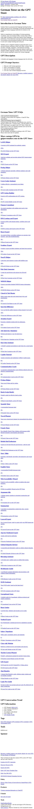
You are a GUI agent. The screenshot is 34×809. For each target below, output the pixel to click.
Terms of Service (12, 782)
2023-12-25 (14, 707)
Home (2, 4)
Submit (2, 3)
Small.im (3, 803)
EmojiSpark (8, 803)
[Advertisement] (17, 92)
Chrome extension (5, 790)
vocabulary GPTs (27, 721)
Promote (23, 3)
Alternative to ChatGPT (16, 790)
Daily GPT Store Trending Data (9, 770)
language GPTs (10, 721)
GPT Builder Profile (9, 715)
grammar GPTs (19, 721)
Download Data (16, 3)
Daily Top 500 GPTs (6, 773)
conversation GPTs (6, 723)
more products (4, 807)
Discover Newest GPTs (7, 765)
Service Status (20, 782)
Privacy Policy (4, 782)
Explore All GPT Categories (8, 762)
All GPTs (7, 4)
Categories (7, 3)
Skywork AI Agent (6, 796)
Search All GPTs (5, 767)
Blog (11, 3)
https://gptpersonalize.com (9, 17)
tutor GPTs (3, 721)
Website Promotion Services (11, 776)
